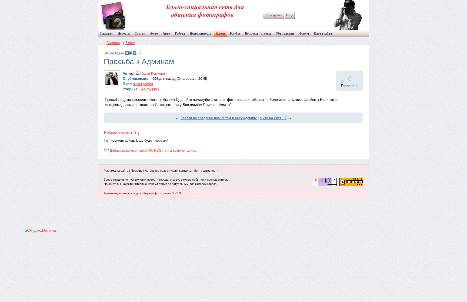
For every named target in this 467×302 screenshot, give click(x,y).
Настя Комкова (152, 73)
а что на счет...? (273, 117)
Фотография (143, 83)
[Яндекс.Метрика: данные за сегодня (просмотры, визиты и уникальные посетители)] (40, 230)
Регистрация (273, 15)
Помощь (136, 170)
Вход (289, 15)
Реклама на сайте (116, 170)
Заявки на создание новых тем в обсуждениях (219, 117)
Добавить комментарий (129, 150)
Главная (113, 42)
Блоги (130, 42)
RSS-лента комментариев (175, 150)
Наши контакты (181, 170)
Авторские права (156, 170)
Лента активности (206, 170)
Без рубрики (149, 88)
